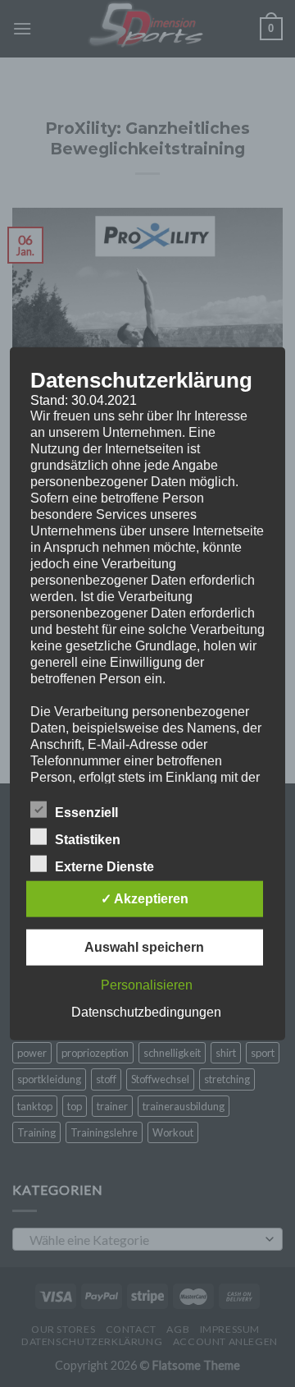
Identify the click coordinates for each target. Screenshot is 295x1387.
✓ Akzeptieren (144, 899)
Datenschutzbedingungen (146, 1012)
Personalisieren (147, 985)
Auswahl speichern (144, 947)
